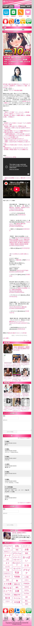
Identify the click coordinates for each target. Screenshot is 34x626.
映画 (17, 549)
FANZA (26, 583)
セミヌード (26, 546)
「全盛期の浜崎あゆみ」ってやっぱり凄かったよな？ (17, 134)
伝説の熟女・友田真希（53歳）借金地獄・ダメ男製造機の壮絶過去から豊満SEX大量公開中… (16, 396)
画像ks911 (17, 584)
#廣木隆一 (26, 244)
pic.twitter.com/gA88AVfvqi (16, 226)
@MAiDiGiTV (24, 323)
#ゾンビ (28, 260)
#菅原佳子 (23, 207)
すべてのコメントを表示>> (24, 438)
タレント (7, 576)
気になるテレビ (17, 564)
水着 (26, 549)
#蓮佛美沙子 (26, 242)
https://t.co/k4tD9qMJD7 (15, 225)
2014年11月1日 (21, 329)
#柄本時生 (20, 241)
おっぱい (26, 559)
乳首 (17, 572)
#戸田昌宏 (25, 241)
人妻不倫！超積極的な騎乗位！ (21, 536)
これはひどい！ (7, 573)
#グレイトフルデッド (19, 321)
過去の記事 (11, 25)
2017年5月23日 (26, 248)
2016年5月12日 (21, 214)
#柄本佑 (18, 223)
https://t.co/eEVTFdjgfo (22, 270)
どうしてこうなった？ (17, 558)
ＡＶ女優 (7, 584)
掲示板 (20, 16)
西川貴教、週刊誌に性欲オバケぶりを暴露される (16, 149)
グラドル (17, 553)
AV (26, 597)
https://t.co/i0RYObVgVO (16, 209)
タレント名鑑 (17, 25)
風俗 (28, 16)
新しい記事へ (27, 340)
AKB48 (26, 587)
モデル (26, 590)
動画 (26, 553)
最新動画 (13, 16)
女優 (17, 591)
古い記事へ (6, 338)
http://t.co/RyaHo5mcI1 (15, 307)
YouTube (7, 594)
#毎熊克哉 (21, 244)
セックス (17, 568)
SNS (7, 580)
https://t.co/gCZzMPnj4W (15, 291)
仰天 (26, 604)
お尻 (7, 559)
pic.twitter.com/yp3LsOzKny (16, 245)
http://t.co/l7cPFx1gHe (15, 323)
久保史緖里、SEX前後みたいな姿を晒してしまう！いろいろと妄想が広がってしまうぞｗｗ (16, 409)
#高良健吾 (15, 241)
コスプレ (7, 566)
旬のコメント (23, 25)
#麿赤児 (21, 242)
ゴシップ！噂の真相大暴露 (15, 90)
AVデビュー (7, 551)
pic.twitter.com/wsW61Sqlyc (16, 210)
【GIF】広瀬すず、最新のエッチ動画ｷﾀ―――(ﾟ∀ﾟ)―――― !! (8, 378)
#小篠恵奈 (11, 244)
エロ (26, 565)
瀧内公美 (10, 332)
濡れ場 (7, 598)
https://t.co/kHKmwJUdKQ (22, 237)
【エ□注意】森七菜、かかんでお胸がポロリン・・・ (25, 364)
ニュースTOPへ (5, 25)
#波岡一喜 (16, 242)
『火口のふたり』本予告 (10, 157)
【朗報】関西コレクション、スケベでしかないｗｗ (25, 378)
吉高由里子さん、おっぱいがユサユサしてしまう (16, 148)
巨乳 (17, 546)
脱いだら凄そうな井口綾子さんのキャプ (14, 138)
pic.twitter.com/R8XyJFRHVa (16, 292)
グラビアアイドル (7, 547)
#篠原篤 (16, 244)
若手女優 (24, 332)
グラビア (26, 571)
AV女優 (17, 602)
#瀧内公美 (22, 223)
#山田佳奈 (17, 207)
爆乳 (17, 587)
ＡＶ (7, 563)
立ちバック (19, 332)
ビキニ (26, 580)
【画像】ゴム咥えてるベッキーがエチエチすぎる (16, 140)
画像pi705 (17, 595)
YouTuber (26, 593)
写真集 (17, 577)
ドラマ (7, 601)
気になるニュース (7, 589)
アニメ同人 (6, 16)
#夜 (23, 206)
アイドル (17, 598)
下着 (7, 570)
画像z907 (15, 332)
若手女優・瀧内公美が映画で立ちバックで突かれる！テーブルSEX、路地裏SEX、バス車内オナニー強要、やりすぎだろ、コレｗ (16, 86)
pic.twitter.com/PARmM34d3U (17, 308)
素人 (26, 600)
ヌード (7, 555)
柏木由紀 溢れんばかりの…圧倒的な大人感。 (15, 126)
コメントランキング (28, 25)
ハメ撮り (26, 577)
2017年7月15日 (13, 296)
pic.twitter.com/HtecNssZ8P (16, 271)
